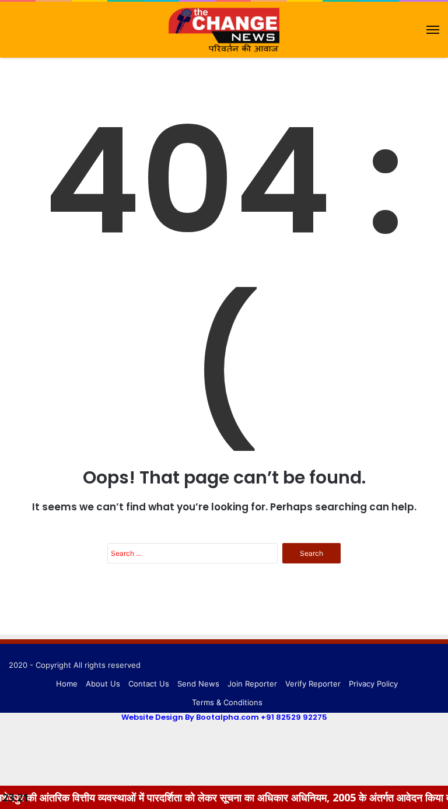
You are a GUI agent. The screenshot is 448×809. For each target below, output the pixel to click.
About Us (103, 683)
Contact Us (148, 683)
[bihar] (224, 30)
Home (67, 683)
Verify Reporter (313, 683)
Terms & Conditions (227, 702)
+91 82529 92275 (294, 717)
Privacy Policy (373, 683)
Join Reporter (252, 683)
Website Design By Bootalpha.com (190, 717)
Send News (198, 683)
